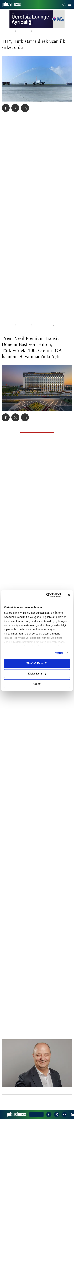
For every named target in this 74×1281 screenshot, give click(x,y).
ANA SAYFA (7, 31)
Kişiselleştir (35, 673)
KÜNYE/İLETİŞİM (36, 1276)
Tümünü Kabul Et (37, 663)
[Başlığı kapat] (69, 595)
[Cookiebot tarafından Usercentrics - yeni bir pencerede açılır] (46, 595)
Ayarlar (59, 652)
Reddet (37, 683)
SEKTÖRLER (21, 31)
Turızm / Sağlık (39, 31)
